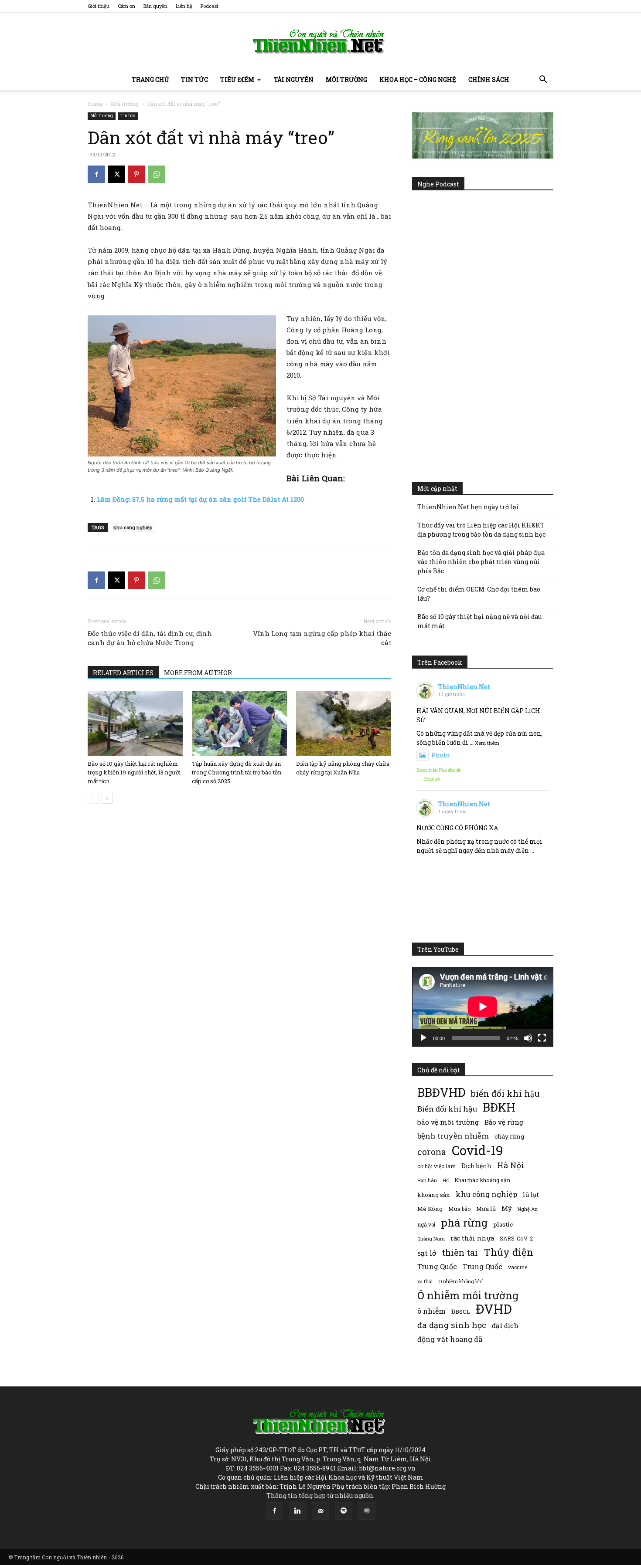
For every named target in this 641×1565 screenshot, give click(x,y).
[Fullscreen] (542, 1038)
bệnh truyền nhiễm (453, 1135)
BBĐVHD (441, 1092)
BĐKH (499, 1107)
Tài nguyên (294, 79)
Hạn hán (427, 1180)
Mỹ (506, 1208)
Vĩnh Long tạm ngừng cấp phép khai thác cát (322, 638)
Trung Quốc (437, 1266)
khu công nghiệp (132, 527)
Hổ (446, 1180)
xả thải (425, 1281)
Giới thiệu (98, 6)
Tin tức (194, 79)
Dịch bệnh (476, 1166)
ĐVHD (494, 1308)
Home (95, 103)
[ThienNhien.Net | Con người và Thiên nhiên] (320, 41)
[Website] (366, 1511)
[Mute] (528, 1038)
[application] (482, 1006)
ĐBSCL (460, 1311)
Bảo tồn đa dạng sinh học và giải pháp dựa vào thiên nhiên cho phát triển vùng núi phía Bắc (481, 561)
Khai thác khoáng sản (482, 1179)
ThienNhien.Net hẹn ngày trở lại (468, 507)
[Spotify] (343, 1511)
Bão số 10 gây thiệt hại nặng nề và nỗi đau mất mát (479, 621)
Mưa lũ (486, 1209)
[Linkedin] (297, 1511)
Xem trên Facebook (438, 770)
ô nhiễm (431, 1310)
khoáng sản (433, 1195)
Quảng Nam (431, 1238)
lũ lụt (531, 1194)
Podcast (209, 6)
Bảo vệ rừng (503, 1122)
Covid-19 (477, 1150)
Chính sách (488, 79)
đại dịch (505, 1325)
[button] (542, 80)
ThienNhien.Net (464, 687)
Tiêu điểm (237, 79)
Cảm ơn (126, 6)
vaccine (517, 1267)
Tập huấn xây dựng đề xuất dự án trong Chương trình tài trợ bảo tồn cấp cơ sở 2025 (236, 772)
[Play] (423, 1038)
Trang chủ (150, 79)
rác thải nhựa (472, 1238)
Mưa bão (459, 1208)
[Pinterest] (136, 174)
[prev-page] (93, 798)
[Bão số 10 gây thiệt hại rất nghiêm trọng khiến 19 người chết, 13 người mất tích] (135, 723)
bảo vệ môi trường (448, 1122)
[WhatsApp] (156, 174)
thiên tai (460, 1252)
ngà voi (426, 1224)
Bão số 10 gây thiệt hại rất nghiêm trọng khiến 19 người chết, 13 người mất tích (134, 772)
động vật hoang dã (449, 1339)
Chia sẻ (431, 779)
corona (431, 1151)
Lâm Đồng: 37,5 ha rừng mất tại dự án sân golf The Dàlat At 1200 (200, 499)
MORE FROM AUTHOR (198, 673)
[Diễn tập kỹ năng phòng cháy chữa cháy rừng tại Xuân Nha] (343, 723)
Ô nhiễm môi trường (467, 1295)
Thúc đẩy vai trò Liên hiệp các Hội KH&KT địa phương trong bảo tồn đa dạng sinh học (481, 529)
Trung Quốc (482, 1266)
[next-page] (107, 798)
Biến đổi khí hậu (447, 1108)
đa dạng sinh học (451, 1325)
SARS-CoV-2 (516, 1238)
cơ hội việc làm (436, 1166)
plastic (503, 1224)
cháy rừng (509, 1136)
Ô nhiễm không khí (460, 1281)
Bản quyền (155, 6)
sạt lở (426, 1252)
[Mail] (320, 1511)
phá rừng (464, 1222)
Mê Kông (430, 1209)
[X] (116, 174)
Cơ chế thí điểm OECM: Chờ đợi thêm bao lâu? (478, 593)
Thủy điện (508, 1252)
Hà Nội (510, 1165)
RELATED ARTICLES (123, 673)
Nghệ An (528, 1209)
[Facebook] (96, 174)
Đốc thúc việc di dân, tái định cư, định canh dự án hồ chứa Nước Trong (150, 638)
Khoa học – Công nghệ (417, 79)
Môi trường (346, 79)
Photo (440, 755)
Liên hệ (184, 6)
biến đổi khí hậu (505, 1093)
